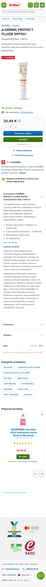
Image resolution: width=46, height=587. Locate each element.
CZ (19, 580)
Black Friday (23, 378)
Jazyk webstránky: (9, 575)
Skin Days (8, 378)
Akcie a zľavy (23, 389)
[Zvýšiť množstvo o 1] (15, 127)
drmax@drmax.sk (12, 569)
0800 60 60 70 (32, 569)
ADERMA (5, 25)
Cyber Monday (10, 384)
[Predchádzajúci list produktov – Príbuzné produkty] (35, 474)
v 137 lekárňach (32, 461)
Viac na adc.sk (10, 242)
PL (22, 580)
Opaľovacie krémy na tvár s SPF (16, 373)
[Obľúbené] (30, 5)
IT (28, 580)
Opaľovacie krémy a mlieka (29, 367)
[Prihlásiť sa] (36, 5)
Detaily (22, 173)
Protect (16, 25)
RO (25, 580)
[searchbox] (23, 11)
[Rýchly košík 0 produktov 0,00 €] (42, 5)
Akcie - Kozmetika (11, 394)
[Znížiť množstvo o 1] (5, 127)
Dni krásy (28, 394)
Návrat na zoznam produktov (15, 492)
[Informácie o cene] (19, 121)
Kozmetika (8, 367)
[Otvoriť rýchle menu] (3, 5)
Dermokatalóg (27, 384)
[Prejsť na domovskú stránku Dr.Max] (14, 4)
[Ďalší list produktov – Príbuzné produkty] (42, 474)
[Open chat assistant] (41, 576)
